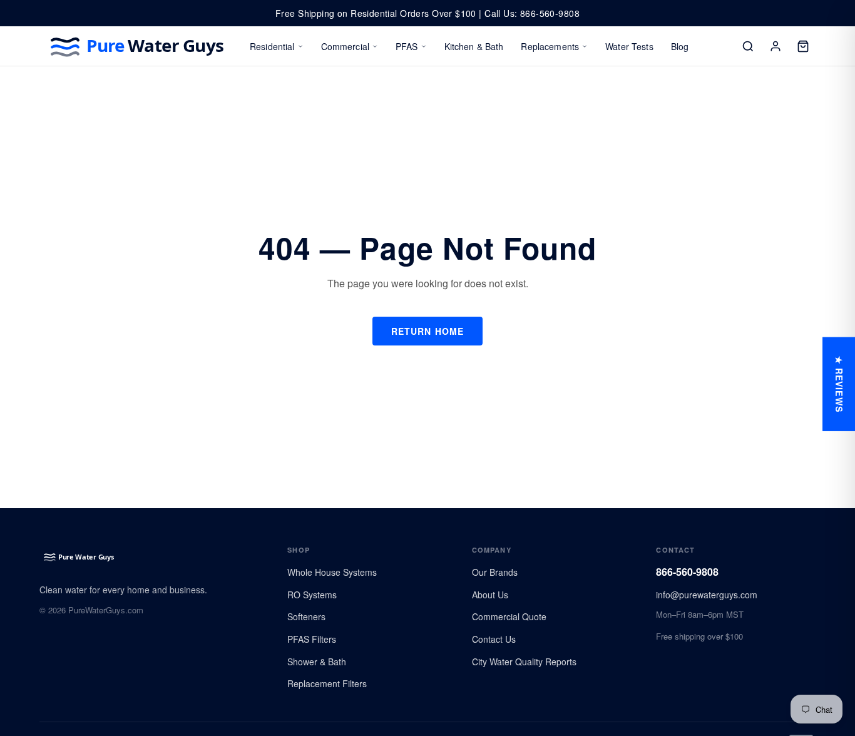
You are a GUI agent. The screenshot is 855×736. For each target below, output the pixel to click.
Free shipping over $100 (699, 636)
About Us (490, 594)
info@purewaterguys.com (706, 594)
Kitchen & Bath (474, 46)
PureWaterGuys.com (105, 610)
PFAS (407, 46)
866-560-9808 (687, 572)
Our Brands (495, 572)
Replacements (550, 46)
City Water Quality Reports (524, 661)
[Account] (775, 46)
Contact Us (494, 639)
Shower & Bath (316, 661)
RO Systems (312, 594)
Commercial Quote (509, 616)
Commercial (345, 46)
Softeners (306, 616)
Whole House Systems (332, 572)
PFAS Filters (311, 639)
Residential (272, 46)
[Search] (747, 46)
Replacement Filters (327, 683)
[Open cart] (803, 46)
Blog (680, 46)
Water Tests (629, 46)
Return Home (427, 331)
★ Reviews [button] (839, 384)
